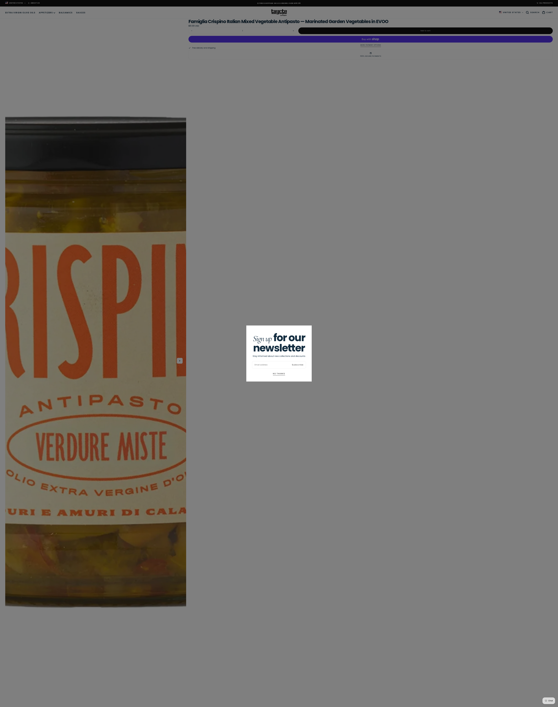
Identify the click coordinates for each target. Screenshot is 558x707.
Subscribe (297, 365)
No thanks (279, 373)
